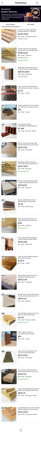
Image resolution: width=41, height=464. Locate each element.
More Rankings (35, 8)
